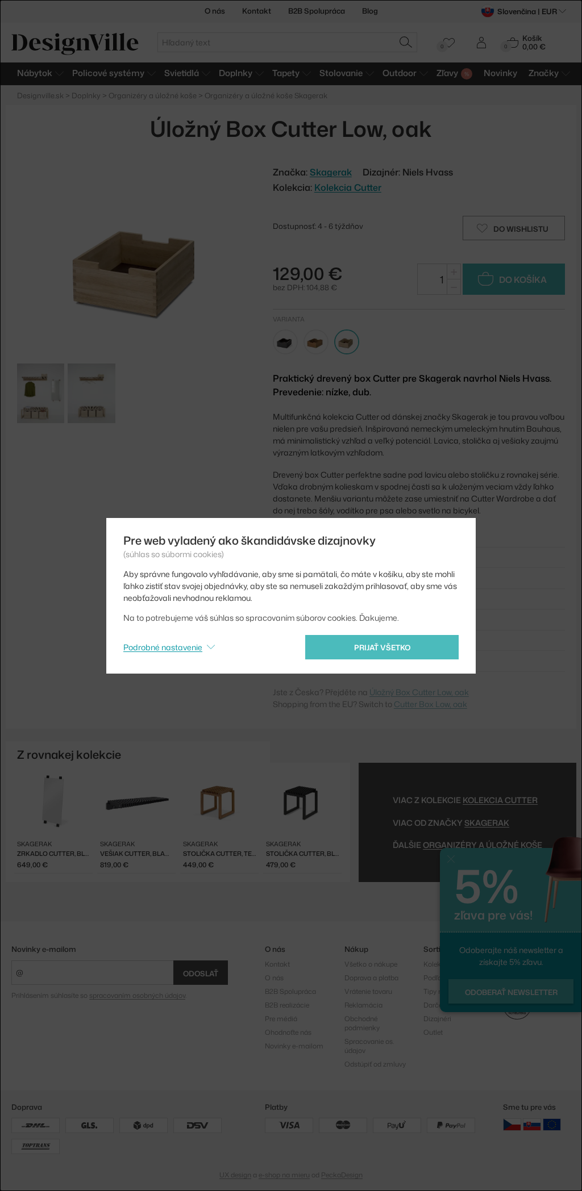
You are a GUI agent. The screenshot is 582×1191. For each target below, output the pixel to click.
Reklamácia (363, 1005)
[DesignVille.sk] (532, 1124)
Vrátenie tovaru (368, 991)
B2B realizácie (287, 1005)
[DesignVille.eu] (552, 1124)
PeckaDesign (342, 1175)
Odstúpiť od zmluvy (375, 1064)
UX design (235, 1175)
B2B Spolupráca (316, 11)
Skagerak (486, 822)
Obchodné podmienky (362, 1023)
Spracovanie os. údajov (369, 1046)
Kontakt (256, 11)
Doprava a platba (371, 978)
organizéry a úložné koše (482, 844)
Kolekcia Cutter (347, 187)
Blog (370, 11)
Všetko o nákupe (370, 964)
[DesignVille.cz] (512, 1124)
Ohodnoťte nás (288, 1032)
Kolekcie (436, 964)
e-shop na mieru (284, 1175)
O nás (215, 11)
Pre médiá (281, 1018)
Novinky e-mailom (43, 949)
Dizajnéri (437, 1018)
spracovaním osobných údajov (137, 995)
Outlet (433, 1032)
